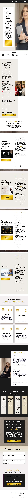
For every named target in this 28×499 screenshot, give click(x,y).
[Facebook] (12, 493)
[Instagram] (14, 493)
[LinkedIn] (15, 493)
